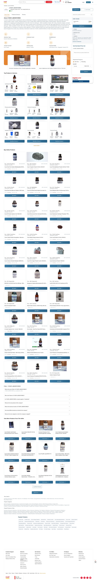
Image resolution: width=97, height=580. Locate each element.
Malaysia (20, 573)
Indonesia (24, 573)
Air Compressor (61, 527)
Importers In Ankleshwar (77, 41)
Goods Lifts (21, 529)
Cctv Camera (40, 527)
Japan (7, 573)
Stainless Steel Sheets (29, 525)
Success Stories (23, 555)
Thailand (16, 573)
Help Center (8, 553)
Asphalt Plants (55, 525)
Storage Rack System (64, 523)
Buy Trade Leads (52, 555)
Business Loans (37, 560)
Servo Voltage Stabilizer (35, 519)
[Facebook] (81, 577)
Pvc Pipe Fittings (47, 529)
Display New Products (53, 553)
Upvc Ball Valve (60, 529)
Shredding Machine (22, 523)
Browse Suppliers (67, 555)
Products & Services (16, 14)
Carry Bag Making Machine (59, 519)
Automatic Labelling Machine (38, 523)
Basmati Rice (43, 519)
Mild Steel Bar (21, 525)
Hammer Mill (29, 523)
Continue (86, 71)
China (10, 573)
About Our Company (24, 553)
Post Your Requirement (68, 553)
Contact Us (22, 562)
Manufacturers (81, 553)
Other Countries (43, 573)
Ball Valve (45, 527)
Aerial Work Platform (55, 523)
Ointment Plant (68, 525)
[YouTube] (90, 577)
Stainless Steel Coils (34, 529)
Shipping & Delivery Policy (10, 558)
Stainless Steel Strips (38, 525)
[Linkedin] (84, 577)
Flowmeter (43, 521)
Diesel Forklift (47, 523)
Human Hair (21, 519)
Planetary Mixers (22, 527)
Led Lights (34, 527)
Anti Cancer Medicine (53, 527)
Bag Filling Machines (47, 525)
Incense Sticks (67, 527)
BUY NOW (14, 172)
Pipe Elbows (66, 529)
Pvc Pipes (41, 529)
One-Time (77, 61)
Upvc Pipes (54, 529)
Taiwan (13, 573)
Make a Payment (23, 566)
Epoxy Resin (72, 523)
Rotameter (37, 521)
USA (36, 573)
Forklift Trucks (27, 519)
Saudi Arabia (32, 573)
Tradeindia (5, 5)
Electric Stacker (74, 519)
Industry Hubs (81, 555)
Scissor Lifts (21, 521)
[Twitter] (87, 577)
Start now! (81, 81)
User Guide (8, 555)
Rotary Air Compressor (50, 521)
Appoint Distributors (38, 563)
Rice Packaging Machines (70, 521)
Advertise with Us (38, 553)
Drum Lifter (68, 519)
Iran (38, 573)
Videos (80, 560)
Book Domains (37, 555)
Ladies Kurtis (28, 527)
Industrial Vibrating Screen (29, 521)
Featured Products (82, 558)
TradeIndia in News (23, 558)
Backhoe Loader (50, 519)
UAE (28, 573)
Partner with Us (23, 564)
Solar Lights (74, 527)
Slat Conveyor (61, 525)
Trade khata (37, 558)
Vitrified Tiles (26, 529)
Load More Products (37, 486)
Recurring (83, 61)
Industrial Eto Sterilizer (60, 521)
